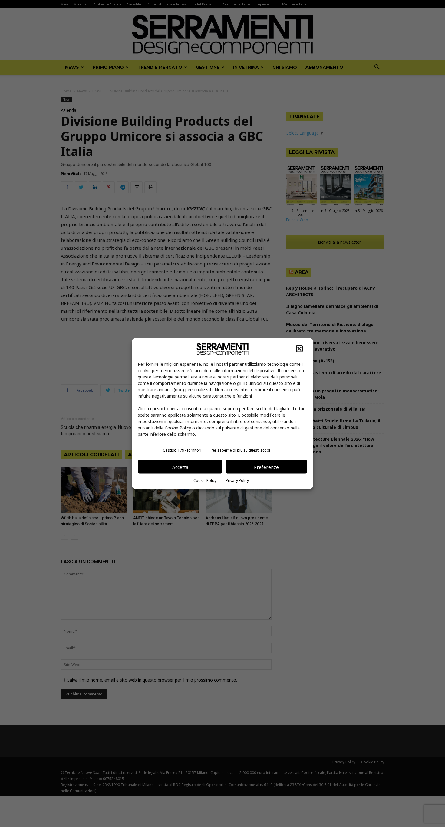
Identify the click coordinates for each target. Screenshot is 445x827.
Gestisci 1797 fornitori (182, 450)
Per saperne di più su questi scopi (240, 450)
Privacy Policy (237, 480)
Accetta (180, 467)
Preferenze (266, 467)
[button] (299, 349)
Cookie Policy (204, 480)
